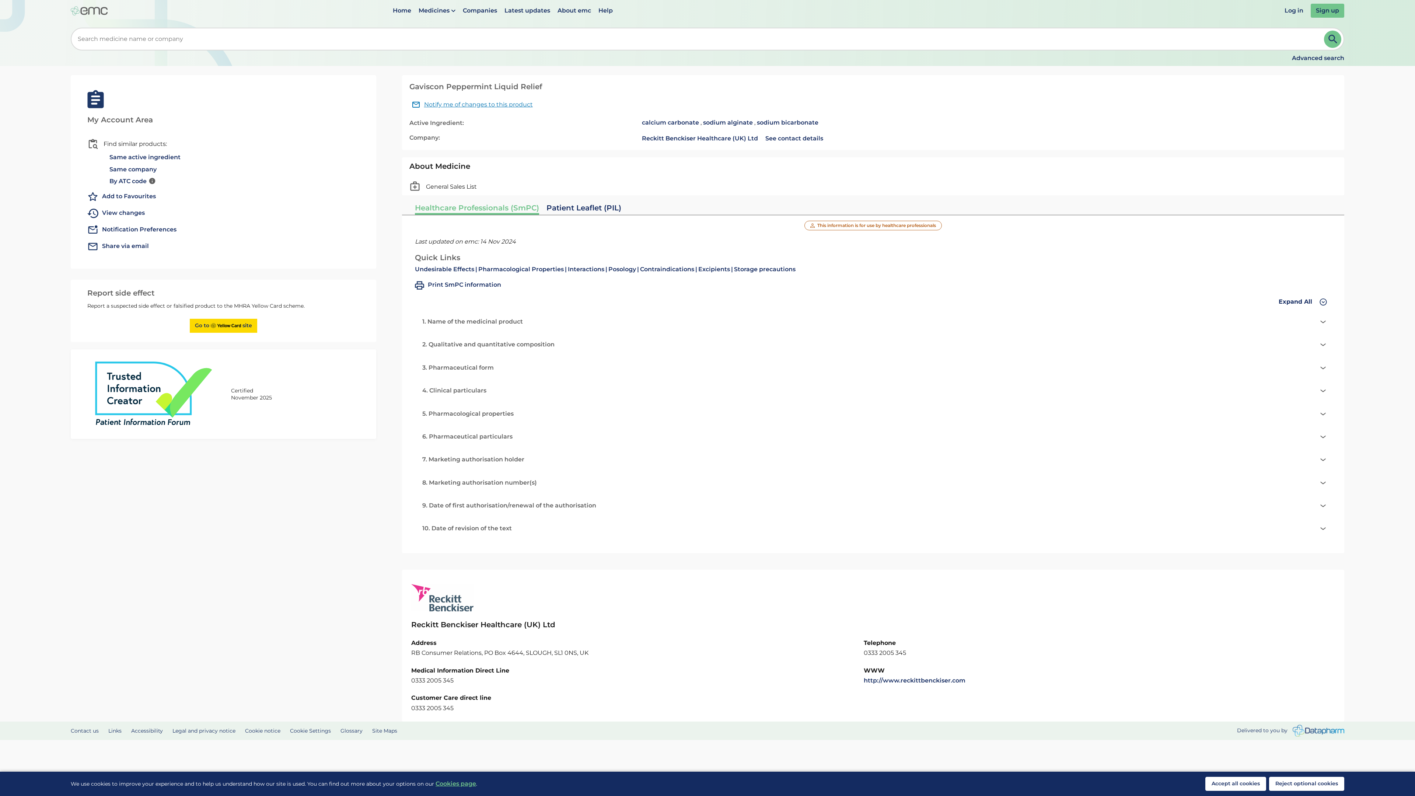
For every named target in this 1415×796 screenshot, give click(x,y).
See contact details (794, 138)
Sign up (1327, 10)
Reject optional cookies (1306, 783)
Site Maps (384, 730)
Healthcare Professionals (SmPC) (477, 207)
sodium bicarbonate (787, 122)
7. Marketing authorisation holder (473, 459)
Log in (1294, 10)
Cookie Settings (310, 730)
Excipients (714, 269)
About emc (574, 10)
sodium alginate (728, 122)
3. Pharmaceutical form (458, 367)
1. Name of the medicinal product (472, 321)
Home (402, 10)
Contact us (85, 730)
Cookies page (456, 783)
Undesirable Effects (444, 269)
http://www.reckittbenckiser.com (914, 680)
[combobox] (699, 39)
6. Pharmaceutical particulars (467, 436)
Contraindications (667, 269)
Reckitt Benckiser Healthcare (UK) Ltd (700, 138)
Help (605, 10)
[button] (437, 11)
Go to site (223, 325)
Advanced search (1318, 58)
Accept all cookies (1236, 783)
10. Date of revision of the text (467, 528)
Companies (480, 10)
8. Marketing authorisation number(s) (479, 482)
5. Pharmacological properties (468, 413)
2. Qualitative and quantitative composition (488, 344)
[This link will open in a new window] (1318, 731)
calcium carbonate (670, 122)
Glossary (351, 730)
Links (115, 730)
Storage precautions (765, 269)
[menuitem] (402, 11)
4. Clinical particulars (454, 390)
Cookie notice (262, 730)
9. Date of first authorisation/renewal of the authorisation (509, 505)
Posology (622, 269)
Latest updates (527, 10)
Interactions (586, 269)
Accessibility (147, 730)
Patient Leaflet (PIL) (583, 207)
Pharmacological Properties (521, 269)
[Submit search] (1332, 39)
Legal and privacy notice (203, 730)
